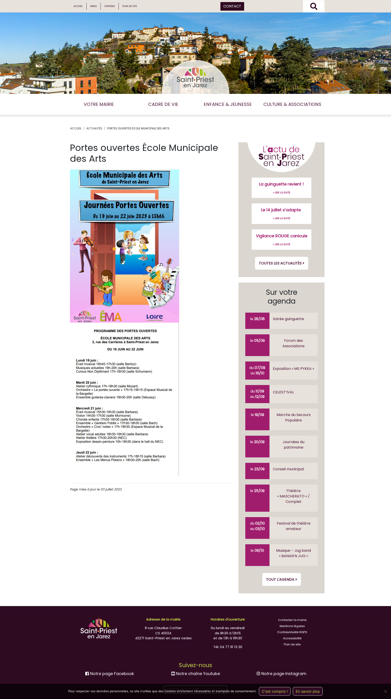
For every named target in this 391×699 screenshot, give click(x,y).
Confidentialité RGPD (292, 632)
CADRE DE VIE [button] (163, 104)
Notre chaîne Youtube (197, 673)
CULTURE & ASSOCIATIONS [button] (292, 104)
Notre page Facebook (111, 673)
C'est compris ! (275, 691)
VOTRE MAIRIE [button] (99, 104)
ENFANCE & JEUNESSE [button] (228, 104)
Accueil (78, 6)
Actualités (94, 128)
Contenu (109, 6)
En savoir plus (308, 691)
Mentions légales (292, 626)
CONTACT (232, 6)
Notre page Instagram (283, 673)
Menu (93, 6)
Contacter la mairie (292, 620)
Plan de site (129, 6)
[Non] (385, 691)
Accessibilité (292, 638)
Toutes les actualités (281, 263)
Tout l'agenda (280, 579)
